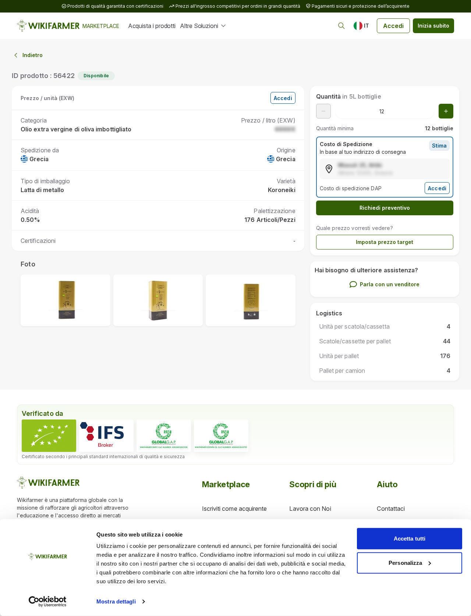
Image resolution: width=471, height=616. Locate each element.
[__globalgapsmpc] (164, 435)
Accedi (393, 25)
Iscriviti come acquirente (234, 508)
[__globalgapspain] (221, 435)
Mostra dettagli (116, 601)
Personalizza (405, 562)
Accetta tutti (409, 538)
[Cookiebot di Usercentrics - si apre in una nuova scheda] (47, 601)
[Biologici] (49, 435)
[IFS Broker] (106, 435)
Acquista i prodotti (152, 25)
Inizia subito (433, 25)
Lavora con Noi (310, 508)
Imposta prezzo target (384, 242)
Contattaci (391, 508)
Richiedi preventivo (385, 208)
